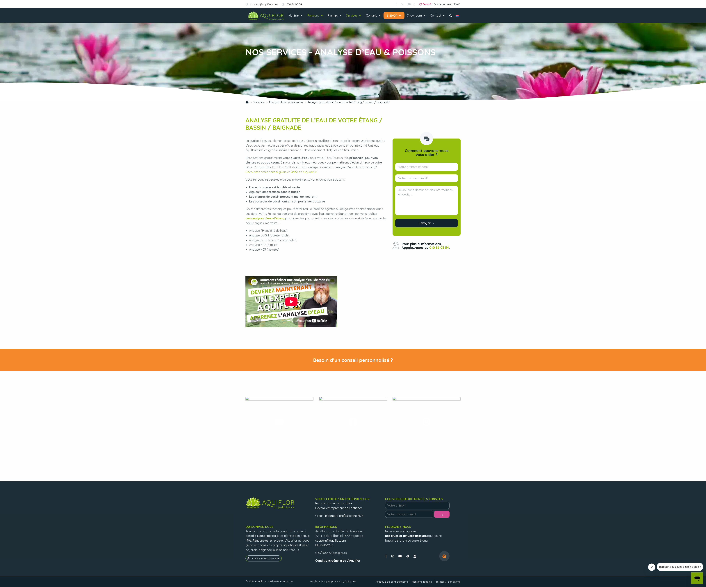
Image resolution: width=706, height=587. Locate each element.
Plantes (333, 15)
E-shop (391, 15)
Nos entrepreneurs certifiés (333, 503)
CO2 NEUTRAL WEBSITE (265, 558)
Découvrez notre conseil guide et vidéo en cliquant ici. (281, 172)
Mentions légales (422, 581)
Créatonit (350, 581)
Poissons (313, 15)
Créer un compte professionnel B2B (339, 516)
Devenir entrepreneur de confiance (339, 508)
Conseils (371, 15)
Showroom (414, 15)
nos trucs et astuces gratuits (406, 536)
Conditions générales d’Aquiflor (338, 560)
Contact (435, 15)
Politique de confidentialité (391, 581)
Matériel (293, 15)
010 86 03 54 (294, 4)
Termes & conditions (448, 581)
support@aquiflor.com (263, 4)
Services (351, 15)
